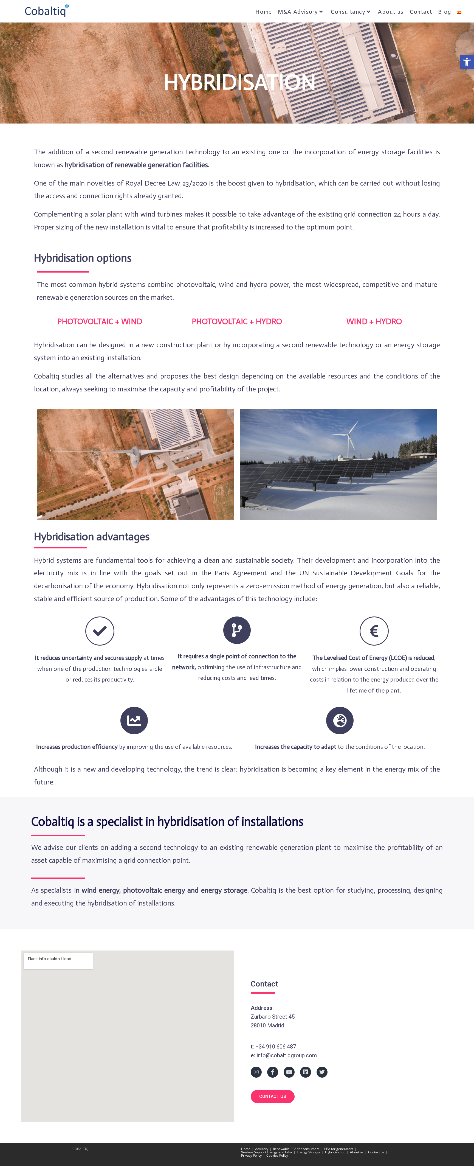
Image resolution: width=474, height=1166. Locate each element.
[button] (467, 62)
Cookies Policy (277, 1155)
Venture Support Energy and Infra (266, 1152)
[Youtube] (289, 1072)
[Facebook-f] (272, 1072)
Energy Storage (308, 1152)
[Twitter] (322, 1072)
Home (245, 1149)
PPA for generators (338, 1149)
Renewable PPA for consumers (296, 1149)
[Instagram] (256, 1072)
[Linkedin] (305, 1072)
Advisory (261, 1149)
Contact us (376, 1152)
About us (356, 1152)
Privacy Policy (251, 1155)
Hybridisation (335, 1152)
